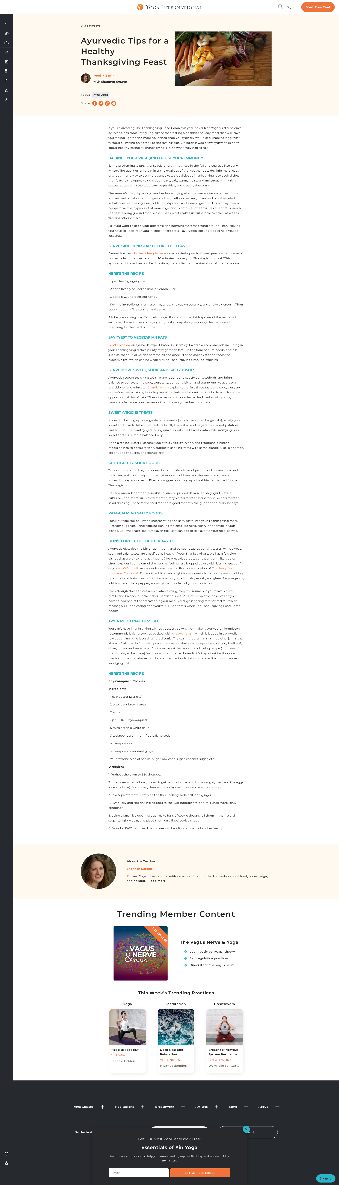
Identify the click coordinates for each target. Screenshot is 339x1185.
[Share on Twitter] (101, 103)
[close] (246, 1129)
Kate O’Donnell (126, 568)
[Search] (280, 7)
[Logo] (169, 7)
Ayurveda (100, 94)
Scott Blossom (119, 345)
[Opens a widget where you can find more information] (325, 1178)
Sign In (292, 7)
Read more (157, 881)
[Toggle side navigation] (6, 7)
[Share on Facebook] (94, 103)
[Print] (113, 103)
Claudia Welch (158, 387)
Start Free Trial (318, 7)
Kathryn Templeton (148, 253)
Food (97, 75)
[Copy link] (107, 103)
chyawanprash (183, 633)
